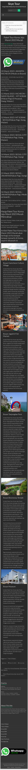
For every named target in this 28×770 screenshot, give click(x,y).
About (8, 767)
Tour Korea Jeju (8, 43)
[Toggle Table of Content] (23, 23)
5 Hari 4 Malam (5, 724)
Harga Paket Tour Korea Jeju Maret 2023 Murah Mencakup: (14, 29)
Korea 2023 (4, 729)
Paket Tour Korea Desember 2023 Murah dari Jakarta (14, 669)
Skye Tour (14, 3)
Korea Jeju (21, 663)
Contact (12, 767)
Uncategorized (4, 741)
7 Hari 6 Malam (11, 658)
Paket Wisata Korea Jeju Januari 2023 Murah (12, 674)
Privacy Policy (18, 767)
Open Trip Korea (5, 739)
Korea (4, 663)
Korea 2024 (4, 731)
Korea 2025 (4, 734)
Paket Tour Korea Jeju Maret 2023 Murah (14, 26)
